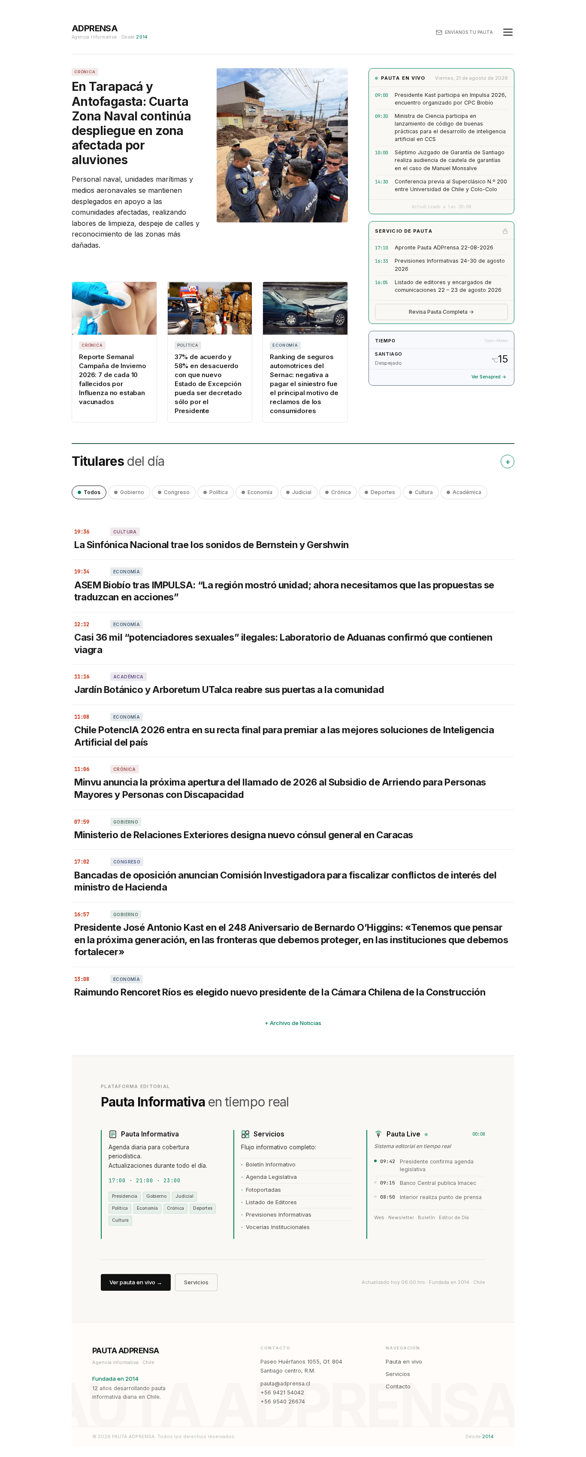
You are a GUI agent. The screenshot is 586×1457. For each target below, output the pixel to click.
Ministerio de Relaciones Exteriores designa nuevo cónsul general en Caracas (243, 834)
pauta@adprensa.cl (285, 1383)
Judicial (301, 492)
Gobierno (132, 492)
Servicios (196, 1282)
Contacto (398, 1386)
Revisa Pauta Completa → (441, 312)
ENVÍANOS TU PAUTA (469, 32)
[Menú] (507, 32)
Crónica (341, 492)
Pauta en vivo (404, 1361)
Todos (92, 492)
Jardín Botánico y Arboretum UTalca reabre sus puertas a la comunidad (229, 689)
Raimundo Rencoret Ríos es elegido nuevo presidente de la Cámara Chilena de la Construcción (279, 992)
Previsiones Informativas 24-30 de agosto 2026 (450, 265)
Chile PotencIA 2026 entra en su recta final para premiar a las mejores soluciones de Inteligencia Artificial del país (284, 736)
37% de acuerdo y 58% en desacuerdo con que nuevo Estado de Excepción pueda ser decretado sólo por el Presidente (208, 384)
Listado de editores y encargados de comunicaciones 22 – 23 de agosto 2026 (448, 286)
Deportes (383, 492)
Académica (467, 492)
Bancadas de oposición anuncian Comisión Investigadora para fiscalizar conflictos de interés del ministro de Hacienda (285, 881)
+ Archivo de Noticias (293, 1022)
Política (218, 492)
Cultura (424, 492)
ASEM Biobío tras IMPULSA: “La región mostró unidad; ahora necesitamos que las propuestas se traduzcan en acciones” (284, 591)
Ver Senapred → (488, 377)
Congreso (177, 492)
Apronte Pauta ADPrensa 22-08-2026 (444, 247)
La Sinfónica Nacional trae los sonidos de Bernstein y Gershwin (211, 544)
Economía (260, 492)
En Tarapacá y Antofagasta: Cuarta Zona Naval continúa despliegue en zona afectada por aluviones (131, 123)
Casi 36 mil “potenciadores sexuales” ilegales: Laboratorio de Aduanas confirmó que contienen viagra (283, 643)
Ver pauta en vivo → (135, 1282)
